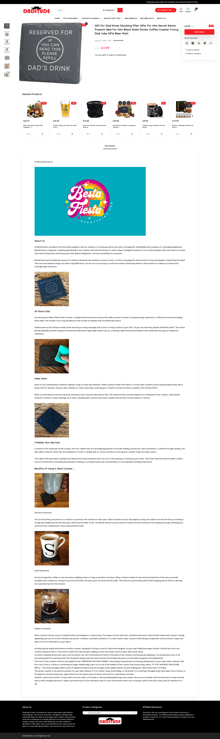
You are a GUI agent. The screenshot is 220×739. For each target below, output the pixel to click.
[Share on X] (198, 43)
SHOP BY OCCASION (90, 18)
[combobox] (110, 712)
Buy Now (199, 32)
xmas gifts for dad (105, 55)
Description (110, 146)
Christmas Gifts (118, 40)
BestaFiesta (122, 55)
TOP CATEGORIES (70, 18)
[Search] (120, 10)
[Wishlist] (188, 9)
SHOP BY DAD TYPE (112, 18)
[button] (86, 23)
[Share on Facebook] (192, 43)
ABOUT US (161, 18)
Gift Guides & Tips (165, 10)
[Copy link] (210, 43)
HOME (57, 18)
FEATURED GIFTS (147, 18)
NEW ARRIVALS (131, 18)
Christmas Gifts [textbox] (109, 713)
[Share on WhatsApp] (186, 43)
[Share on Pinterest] (204, 43)
